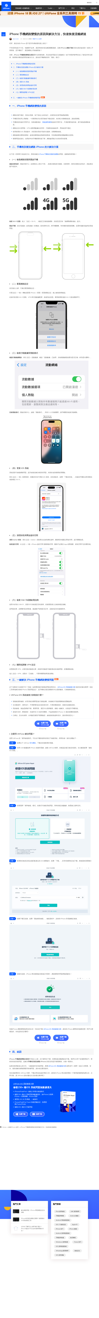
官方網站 (33, 743)
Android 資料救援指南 (63, 1233)
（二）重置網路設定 (22, 75)
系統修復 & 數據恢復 (22, 8)
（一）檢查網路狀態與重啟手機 (26, 71)
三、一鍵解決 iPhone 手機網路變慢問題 (26, 98)
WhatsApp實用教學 (62, 1251)
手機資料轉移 (60, 1216)
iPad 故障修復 (60, 1211)
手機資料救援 (60, 1237)
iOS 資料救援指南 (61, 1246)
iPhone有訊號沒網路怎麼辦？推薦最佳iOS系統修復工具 (32, 1219)
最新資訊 (89, 2)
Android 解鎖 (74, 1216)
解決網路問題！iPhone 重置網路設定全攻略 (33, 1211)
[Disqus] (49, 1158)
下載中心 (82, 8)
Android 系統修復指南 (63, 1220)
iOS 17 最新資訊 (61, 1224)
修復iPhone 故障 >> (14, 1127)
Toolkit (50, 8)
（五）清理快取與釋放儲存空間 (26, 85)
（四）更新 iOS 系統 (22, 82)
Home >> (5, 1127)
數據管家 (39, 8)
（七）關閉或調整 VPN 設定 (25, 92)
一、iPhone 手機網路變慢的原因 (24, 64)
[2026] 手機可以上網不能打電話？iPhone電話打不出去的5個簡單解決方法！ (32, 1228)
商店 (73, 8)
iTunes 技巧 (77, 1242)
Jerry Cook (15, 39)
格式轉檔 (73, 1237)
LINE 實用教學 (75, 1211)
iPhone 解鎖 (73, 1229)
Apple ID (74, 1224)
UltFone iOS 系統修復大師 (66, 687)
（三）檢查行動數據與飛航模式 (26, 78)
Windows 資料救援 (62, 1242)
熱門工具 (61, 8)
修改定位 (77, 1251)
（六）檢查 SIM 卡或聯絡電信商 (26, 89)
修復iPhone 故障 (37, 39)
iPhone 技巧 (59, 1229)
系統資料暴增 (47, 122)
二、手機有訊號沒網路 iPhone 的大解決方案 (28, 67)
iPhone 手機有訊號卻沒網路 (48, 154)
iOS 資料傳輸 (60, 1255)
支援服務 (93, 8)
